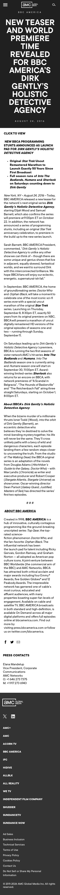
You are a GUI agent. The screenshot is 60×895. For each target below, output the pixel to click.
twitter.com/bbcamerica (27, 631)
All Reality (11, 783)
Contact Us (9, 866)
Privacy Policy (11, 855)
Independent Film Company (22, 799)
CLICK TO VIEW (14, 133)
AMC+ (7, 728)
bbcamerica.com (27, 620)
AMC (6, 736)
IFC (5, 760)
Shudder (9, 807)
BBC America (30, 12)
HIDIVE (7, 768)
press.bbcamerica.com (29, 628)
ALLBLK (8, 775)
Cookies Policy (11, 860)
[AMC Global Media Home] (29, 5)
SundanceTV (12, 815)
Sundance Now (14, 823)
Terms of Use (10, 850)
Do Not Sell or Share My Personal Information (22, 873)
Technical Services (14, 844)
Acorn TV (9, 744)
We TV (7, 791)
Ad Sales (8, 834)
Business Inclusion (13, 839)
